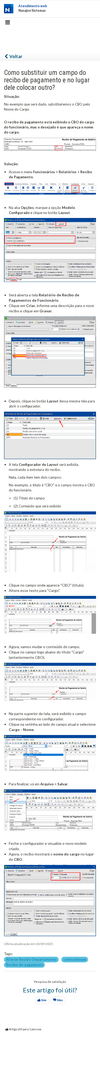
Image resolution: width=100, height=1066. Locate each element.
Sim (43, 1000)
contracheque (74, 959)
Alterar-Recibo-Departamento (31, 959)
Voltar (15, 56)
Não (59, 1000)
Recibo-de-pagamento (24, 965)
